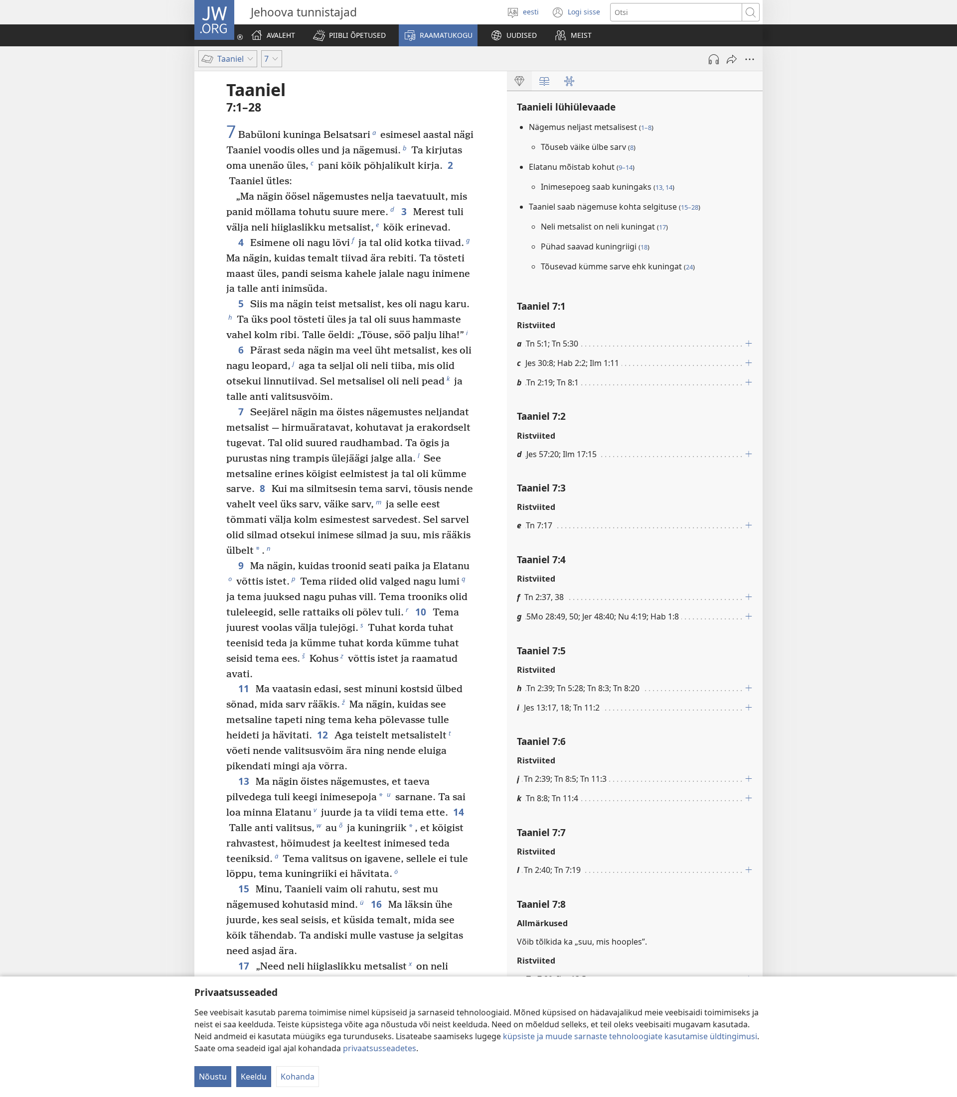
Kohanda (298, 1076)
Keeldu (254, 1076)
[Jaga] (732, 59)
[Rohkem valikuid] (750, 59)
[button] (349, 35)
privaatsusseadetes (379, 1048)
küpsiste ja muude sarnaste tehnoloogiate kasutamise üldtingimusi (630, 1036)
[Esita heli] (714, 59)
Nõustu (213, 1076)
